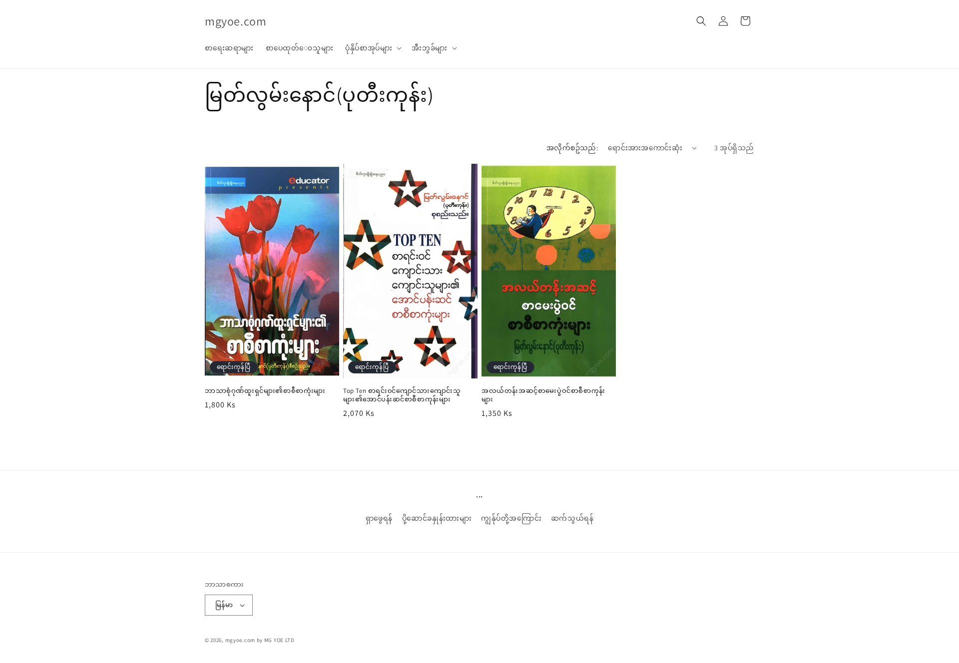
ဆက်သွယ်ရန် (572, 518)
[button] (372, 47)
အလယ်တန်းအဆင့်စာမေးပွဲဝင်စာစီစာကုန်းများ (543, 395)
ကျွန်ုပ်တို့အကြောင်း (511, 518)
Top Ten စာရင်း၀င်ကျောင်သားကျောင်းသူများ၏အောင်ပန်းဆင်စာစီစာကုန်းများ (402, 395)
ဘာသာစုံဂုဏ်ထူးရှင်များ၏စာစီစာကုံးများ (265, 391)
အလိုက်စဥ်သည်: (572, 147)
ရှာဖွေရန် (379, 518)
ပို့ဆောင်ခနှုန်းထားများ (437, 518)
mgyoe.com (240, 640)
